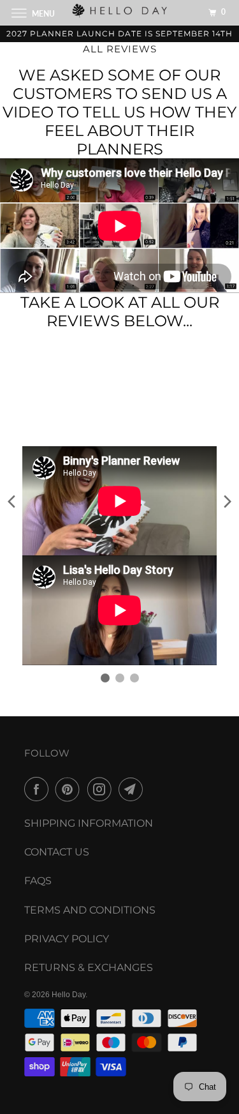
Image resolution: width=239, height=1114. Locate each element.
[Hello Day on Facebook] (39, 789)
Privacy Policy (66, 939)
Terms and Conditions (90, 910)
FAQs (38, 881)
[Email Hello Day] (133, 789)
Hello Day (68, 994)
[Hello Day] (120, 12)
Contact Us (56, 852)
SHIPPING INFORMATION (88, 823)
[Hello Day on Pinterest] (70, 789)
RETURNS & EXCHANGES (88, 967)
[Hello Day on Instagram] (102, 789)
